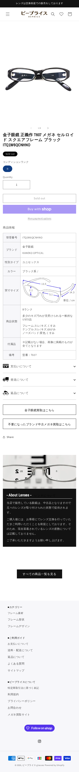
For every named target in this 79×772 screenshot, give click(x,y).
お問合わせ (15, 707)
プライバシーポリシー (22, 701)
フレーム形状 (16, 619)
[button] (7, 14)
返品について (16, 657)
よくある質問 (16, 663)
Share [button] (10, 437)
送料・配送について (20, 650)
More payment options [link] (39, 218)
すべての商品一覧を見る (39, 574)
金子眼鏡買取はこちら (39, 410)
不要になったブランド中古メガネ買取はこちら (39, 424)
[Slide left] (31, 128)
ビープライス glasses (33, 765)
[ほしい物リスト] (61, 14)
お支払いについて (18, 643)
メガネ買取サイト (19, 714)
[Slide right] (48, 128)
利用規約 (13, 694)
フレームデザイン (19, 626)
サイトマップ (16, 670)
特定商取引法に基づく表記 (23, 688)
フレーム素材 (15, 613)
